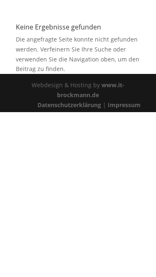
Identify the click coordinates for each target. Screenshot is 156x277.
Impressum (124, 105)
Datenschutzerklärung (69, 105)
